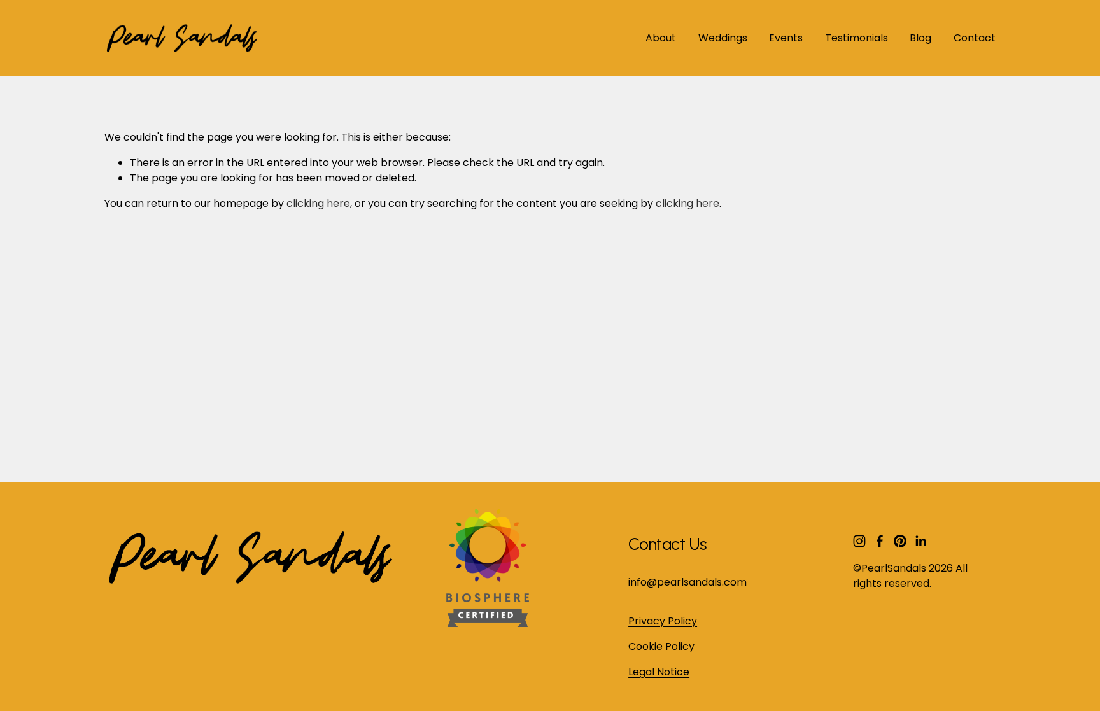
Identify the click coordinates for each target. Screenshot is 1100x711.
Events (786, 38)
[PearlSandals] (485, 623)
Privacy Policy (662, 621)
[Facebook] (879, 541)
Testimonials (856, 38)
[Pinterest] (900, 541)
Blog (920, 38)
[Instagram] (859, 541)
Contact (975, 38)
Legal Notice (658, 672)
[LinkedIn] (920, 541)
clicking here (318, 203)
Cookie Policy (661, 646)
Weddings (722, 38)
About (660, 38)
